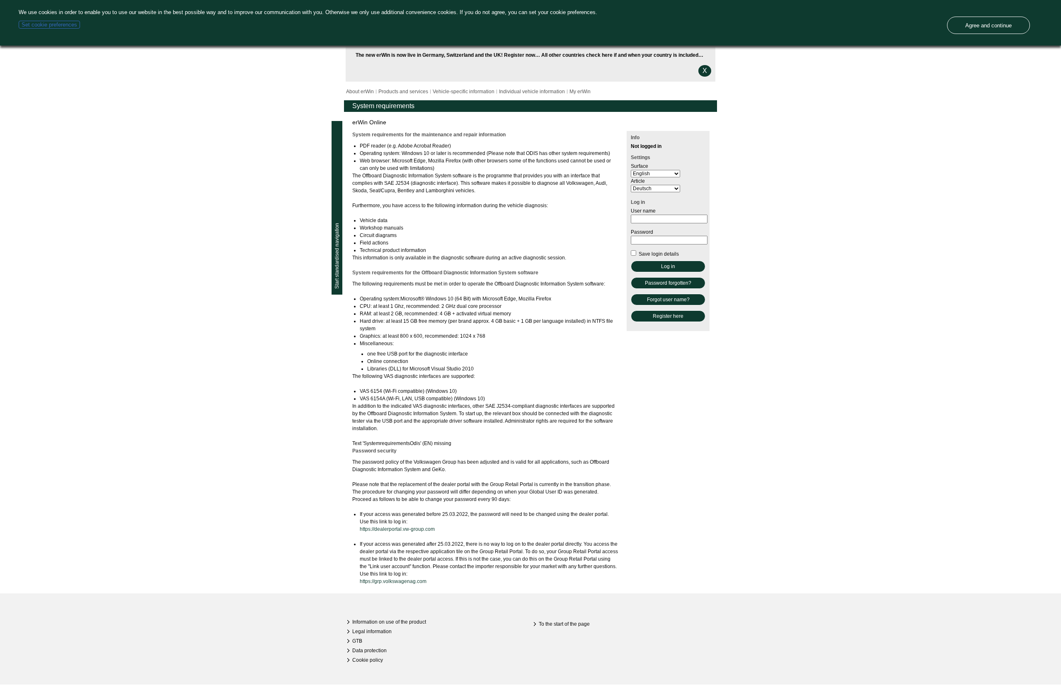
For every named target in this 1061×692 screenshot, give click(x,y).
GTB (357, 641)
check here (599, 55)
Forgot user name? (668, 299)
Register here (668, 316)
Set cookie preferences (49, 25)
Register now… (522, 55)
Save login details (658, 254)
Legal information (372, 631)
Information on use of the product (389, 622)
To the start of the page (564, 624)
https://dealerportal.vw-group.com (397, 529)
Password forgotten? (668, 283)
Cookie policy (367, 660)
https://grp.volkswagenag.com (393, 581)
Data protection (369, 650)
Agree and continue (988, 25)
